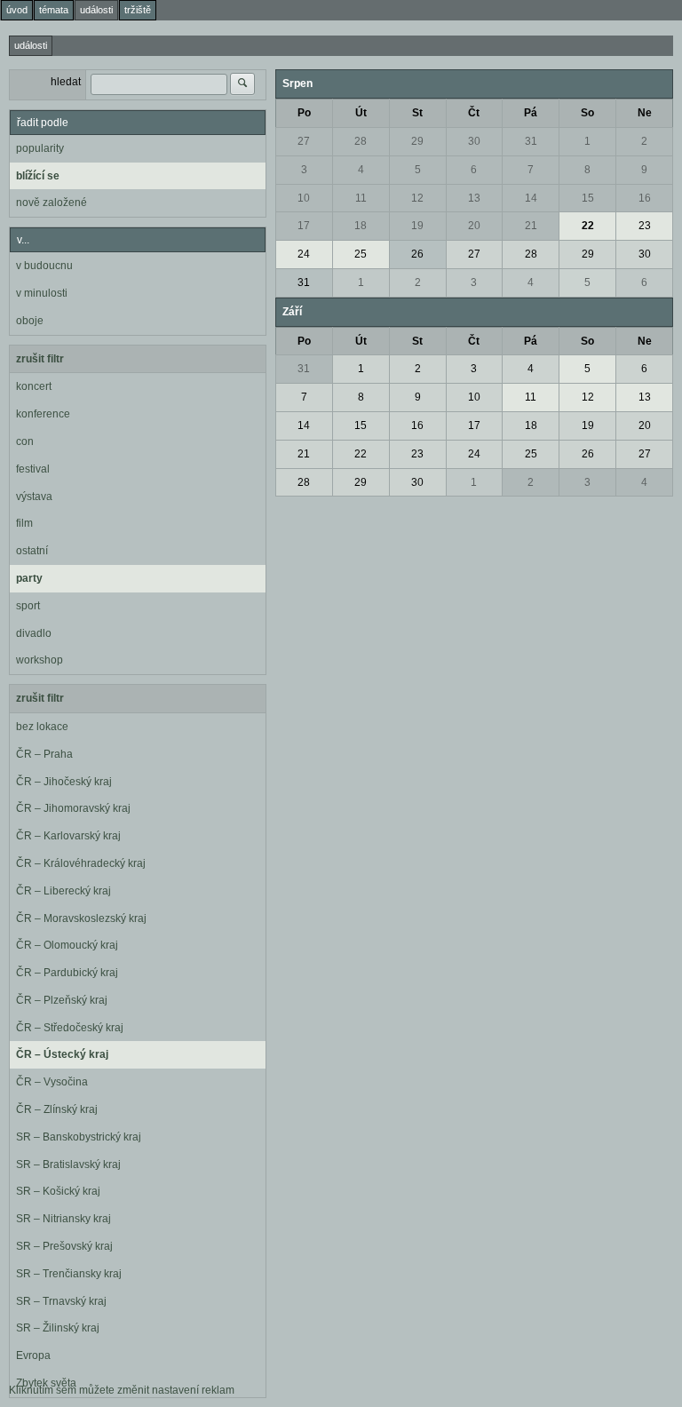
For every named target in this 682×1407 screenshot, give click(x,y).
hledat (66, 82)
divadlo (34, 633)
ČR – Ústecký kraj (62, 1054)
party (29, 578)
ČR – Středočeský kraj (69, 1027)
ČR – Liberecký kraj (63, 891)
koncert (34, 386)
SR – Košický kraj (58, 1191)
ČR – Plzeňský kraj (61, 1000)
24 (303, 254)
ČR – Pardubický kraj (67, 972)
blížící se (37, 176)
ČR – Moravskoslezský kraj (81, 918)
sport (28, 606)
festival (33, 469)
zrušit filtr (40, 359)
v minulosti (41, 293)
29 (417, 141)
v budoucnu (44, 265)
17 (303, 225)
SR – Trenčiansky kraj (69, 1274)
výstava (34, 496)
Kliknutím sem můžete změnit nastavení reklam (121, 1390)
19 (417, 225)
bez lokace (42, 726)
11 (361, 198)
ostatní (32, 551)
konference (43, 414)
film (24, 523)
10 (303, 198)
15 (588, 198)
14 (531, 198)
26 (417, 254)
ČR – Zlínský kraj (57, 1109)
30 (474, 141)
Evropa (33, 1355)
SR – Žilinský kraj (57, 1328)
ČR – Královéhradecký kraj (81, 863)
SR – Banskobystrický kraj (78, 1137)
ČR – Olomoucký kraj (67, 945)
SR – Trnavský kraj (61, 1301)
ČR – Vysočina (52, 1082)
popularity (40, 148)
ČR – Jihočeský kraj (64, 781)
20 (474, 225)
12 (417, 198)
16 (644, 198)
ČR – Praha (44, 754)
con (25, 441)
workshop (39, 660)
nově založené (51, 202)
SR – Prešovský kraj (64, 1246)
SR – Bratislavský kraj (68, 1164)
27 (303, 141)
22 (588, 225)
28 (360, 141)
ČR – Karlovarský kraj (68, 836)
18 (360, 225)
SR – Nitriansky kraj (63, 1218)
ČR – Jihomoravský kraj (73, 808)
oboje (30, 320)
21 (531, 225)
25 (360, 254)
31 (531, 141)
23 (644, 225)
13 (474, 198)
